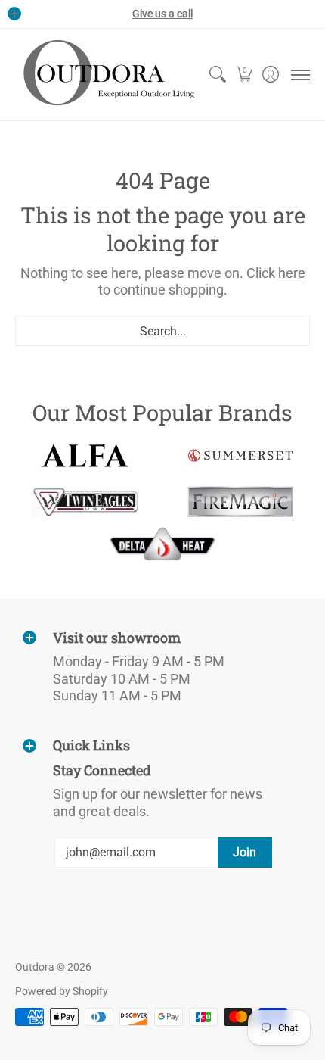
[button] (244, 74)
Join (244, 852)
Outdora (34, 967)
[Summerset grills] (240, 455)
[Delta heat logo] (163, 543)
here (291, 273)
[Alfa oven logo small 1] (85, 455)
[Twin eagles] (85, 502)
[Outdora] (106, 74)
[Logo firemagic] (240, 502)
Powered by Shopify (61, 991)
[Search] (217, 74)
